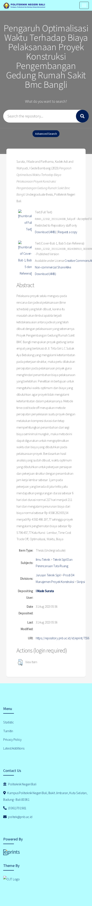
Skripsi (81, 582)
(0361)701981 (17, 808)
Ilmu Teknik (43, 560)
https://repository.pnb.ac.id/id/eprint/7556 (62, 638)
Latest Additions (13, 748)
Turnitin (8, 731)
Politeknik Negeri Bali (22, 784)
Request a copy (67, 232)
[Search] (82, 116)
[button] (20, 662)
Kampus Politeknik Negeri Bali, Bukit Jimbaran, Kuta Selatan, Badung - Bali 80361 (45, 796)
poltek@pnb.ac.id (20, 817)
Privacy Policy (12, 739)
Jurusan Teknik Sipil (48, 575)
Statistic (8, 722)
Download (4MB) (45, 232)
